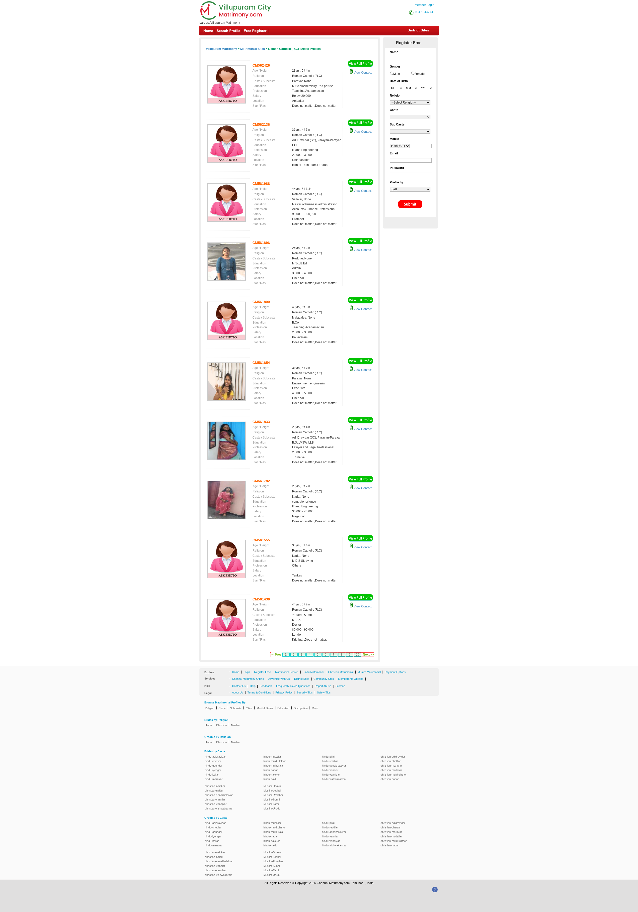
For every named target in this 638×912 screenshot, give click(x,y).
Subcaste (235, 708)
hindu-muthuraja (273, 765)
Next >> (368, 654)
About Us (237, 692)
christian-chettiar (391, 761)
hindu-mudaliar (272, 756)
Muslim (235, 725)
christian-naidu (214, 790)
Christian (221, 725)
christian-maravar (391, 765)
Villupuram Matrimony (221, 49)
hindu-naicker (271, 774)
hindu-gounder (213, 765)
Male (396, 74)
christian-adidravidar (393, 756)
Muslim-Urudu (271, 808)
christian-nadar (390, 779)
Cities (249, 708)
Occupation (301, 708)
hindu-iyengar (213, 770)
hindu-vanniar (330, 770)
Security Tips (305, 692)
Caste (222, 708)
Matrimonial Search (286, 672)
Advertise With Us (279, 678)
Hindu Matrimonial (313, 672)
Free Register (255, 31)
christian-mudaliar (391, 770)
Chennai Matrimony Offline (248, 678)
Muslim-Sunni (271, 799)
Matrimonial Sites (252, 49)
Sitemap (340, 685)
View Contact (362, 72)
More (315, 708)
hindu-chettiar (213, 761)
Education (283, 708)
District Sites (418, 30)
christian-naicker (215, 786)
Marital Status (265, 708)
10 (357, 654)
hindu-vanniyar (331, 774)
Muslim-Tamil (271, 803)
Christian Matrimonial (340, 672)
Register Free (262, 672)
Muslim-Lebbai (272, 790)
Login (246, 672)
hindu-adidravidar (215, 756)
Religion (209, 708)
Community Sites (324, 678)
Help (252, 685)
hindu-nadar (270, 770)
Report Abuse (323, 685)
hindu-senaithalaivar (334, 765)
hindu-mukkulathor (274, 761)
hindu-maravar (214, 779)
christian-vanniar (215, 799)
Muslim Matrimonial (369, 672)
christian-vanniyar (216, 803)
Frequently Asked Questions (293, 685)
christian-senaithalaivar (219, 795)
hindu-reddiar (330, 761)
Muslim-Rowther (273, 795)
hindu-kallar (212, 774)
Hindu (208, 725)
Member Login (424, 5)
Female (419, 74)
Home (208, 31)
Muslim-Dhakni (272, 786)
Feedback (266, 685)
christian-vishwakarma (218, 808)
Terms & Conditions (259, 692)
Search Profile (228, 31)
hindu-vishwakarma (334, 779)
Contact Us (239, 685)
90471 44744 (424, 12)
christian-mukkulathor (394, 774)
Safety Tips (324, 692)
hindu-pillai (328, 756)
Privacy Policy (284, 692)
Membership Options (350, 678)
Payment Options (395, 672)
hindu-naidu (270, 779)
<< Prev (276, 654)
